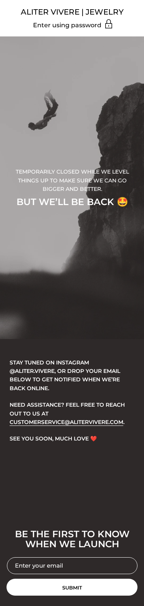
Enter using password (68, 25)
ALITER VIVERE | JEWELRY (72, 12)
